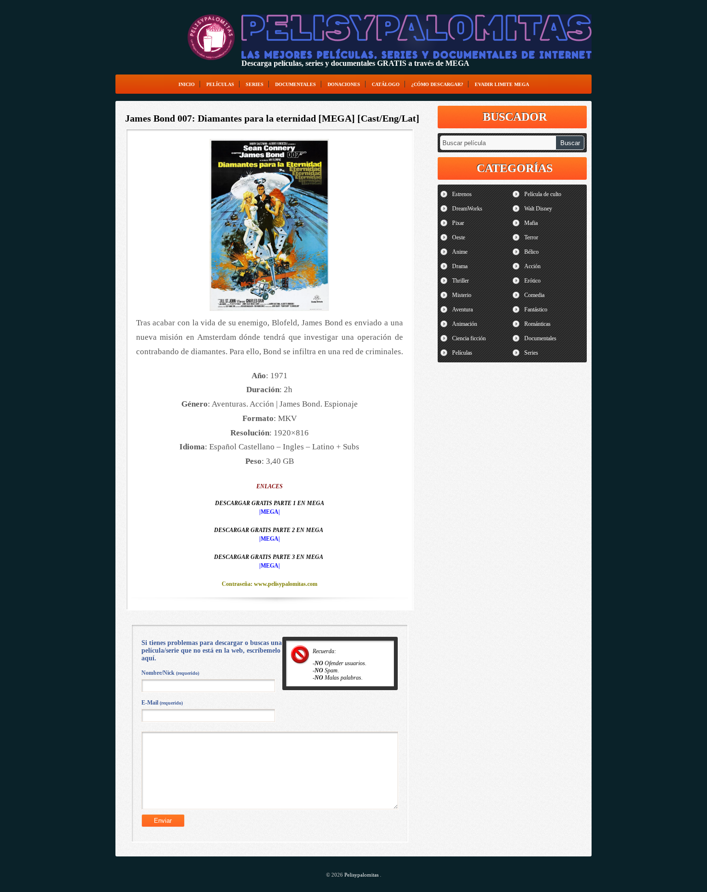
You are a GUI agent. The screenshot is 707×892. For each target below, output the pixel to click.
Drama (459, 266)
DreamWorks (467, 208)
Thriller (460, 280)
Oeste (458, 237)
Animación (464, 324)
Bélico (531, 251)
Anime (459, 251)
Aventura (462, 309)
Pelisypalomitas (362, 875)
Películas (220, 84)
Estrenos (462, 194)
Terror (531, 237)
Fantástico (535, 309)
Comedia (534, 295)
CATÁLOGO (386, 84)
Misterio (461, 295)
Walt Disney (538, 208)
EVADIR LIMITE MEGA (502, 84)
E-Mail (162, 702)
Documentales (295, 84)
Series (255, 84)
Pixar (458, 223)
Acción (532, 266)
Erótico (532, 280)
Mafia (531, 223)
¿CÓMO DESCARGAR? (437, 84)
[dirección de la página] (211, 37)
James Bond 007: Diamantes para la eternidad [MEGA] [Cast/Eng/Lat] (272, 118)
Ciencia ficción (469, 338)
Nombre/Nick (170, 672)
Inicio (186, 84)
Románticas (537, 324)
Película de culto (542, 194)
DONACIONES (344, 84)
